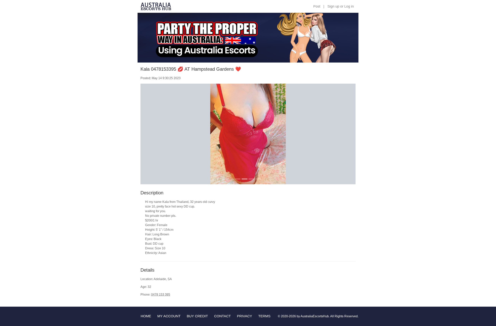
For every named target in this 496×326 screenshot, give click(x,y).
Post (316, 6)
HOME (146, 316)
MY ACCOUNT (169, 316)
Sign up (333, 6)
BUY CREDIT (197, 316)
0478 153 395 (160, 294)
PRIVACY (244, 316)
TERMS (264, 316)
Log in (349, 6)
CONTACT (222, 316)
